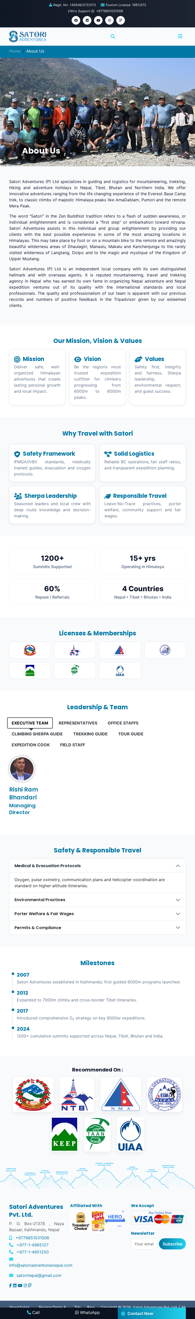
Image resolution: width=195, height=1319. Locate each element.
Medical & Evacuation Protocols (47, 866)
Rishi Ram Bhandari (23, 793)
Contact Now (140, 1313)
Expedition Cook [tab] (31, 744)
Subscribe (172, 1243)
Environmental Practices (39, 900)
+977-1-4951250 (33, 1252)
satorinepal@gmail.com (39, 1275)
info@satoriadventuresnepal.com (40, 1265)
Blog (90, 1307)
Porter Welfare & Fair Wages (44, 914)
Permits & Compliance (37, 928)
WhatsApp (89, 1312)
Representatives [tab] (78, 723)
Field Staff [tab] (72, 744)
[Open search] (113, 36)
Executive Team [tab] (30, 723)
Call (35, 1312)
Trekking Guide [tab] (90, 733)
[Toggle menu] (180, 36)
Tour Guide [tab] (130, 733)
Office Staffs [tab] (123, 723)
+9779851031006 (32, 1237)
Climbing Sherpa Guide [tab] (37, 733)
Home (15, 51)
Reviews (46, 1307)
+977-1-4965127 (32, 1244)
